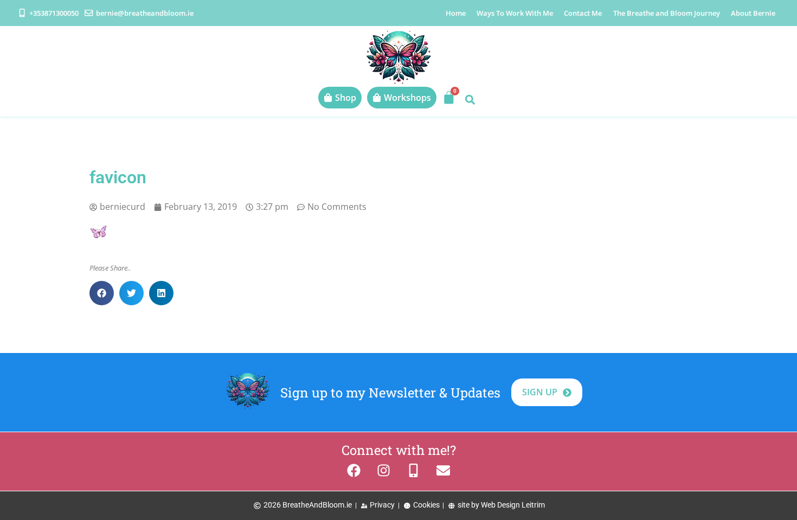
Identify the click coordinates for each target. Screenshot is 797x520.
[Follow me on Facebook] (354, 470)
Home (456, 13)
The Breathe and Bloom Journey (666, 13)
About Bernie (753, 13)
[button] (470, 99)
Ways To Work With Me (515, 13)
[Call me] (413, 470)
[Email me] (443, 470)
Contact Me (583, 13)
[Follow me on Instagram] (383, 470)
